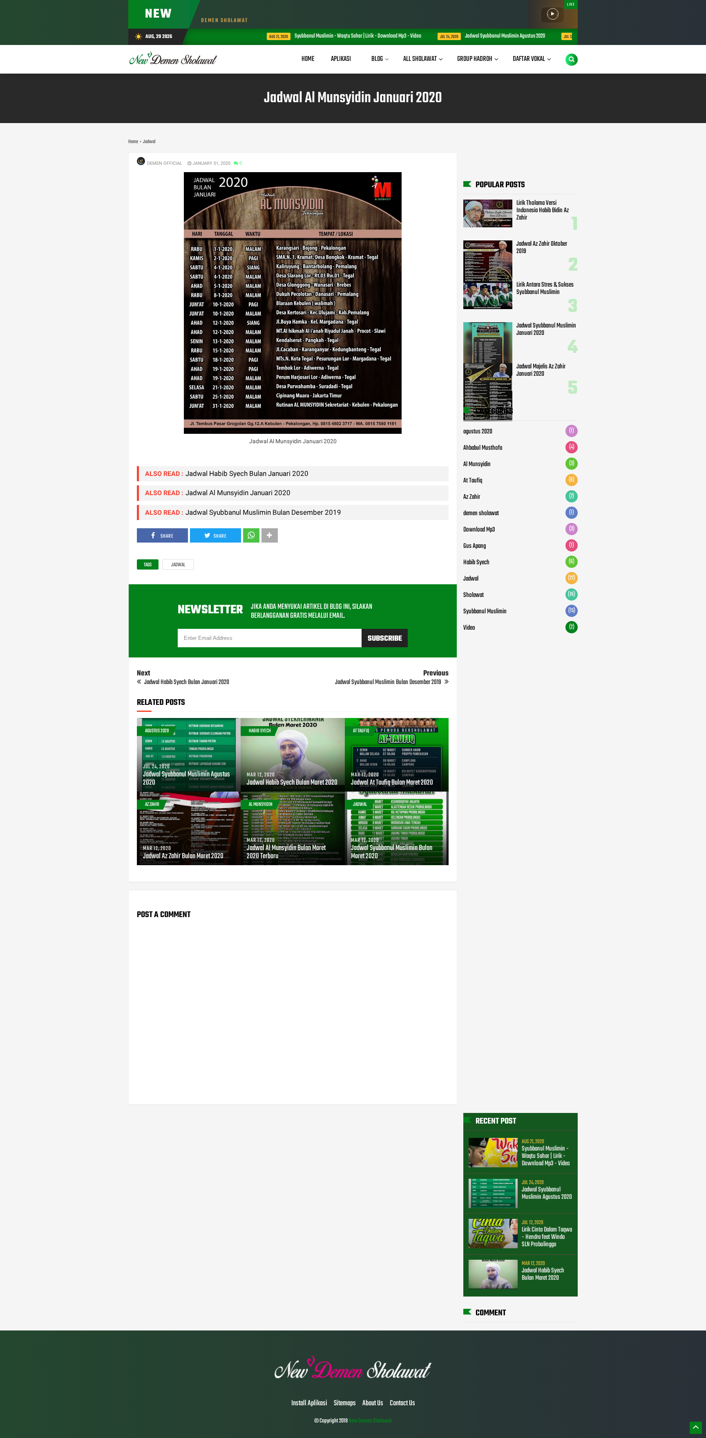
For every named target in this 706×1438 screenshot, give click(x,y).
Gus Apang (474, 546)
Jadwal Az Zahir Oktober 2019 (541, 248)
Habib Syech (260, 731)
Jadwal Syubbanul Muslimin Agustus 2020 (469, 36)
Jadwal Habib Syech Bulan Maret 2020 (292, 783)
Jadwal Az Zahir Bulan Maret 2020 (183, 856)
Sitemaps (345, 1403)
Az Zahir (152, 805)
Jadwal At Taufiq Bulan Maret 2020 (392, 783)
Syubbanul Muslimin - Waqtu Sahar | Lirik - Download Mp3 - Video (321, 36)
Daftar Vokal (529, 59)
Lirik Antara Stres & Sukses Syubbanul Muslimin (545, 289)
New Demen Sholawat (370, 1421)
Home (308, 59)
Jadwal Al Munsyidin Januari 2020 (237, 493)
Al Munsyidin (261, 805)
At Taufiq (361, 731)
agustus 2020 (157, 731)
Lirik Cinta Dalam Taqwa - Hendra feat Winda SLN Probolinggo (547, 1237)
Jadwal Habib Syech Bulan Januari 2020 (246, 473)
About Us (372, 1403)
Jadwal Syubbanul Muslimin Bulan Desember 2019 (263, 512)
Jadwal (178, 565)
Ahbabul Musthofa (482, 448)
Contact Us (402, 1403)
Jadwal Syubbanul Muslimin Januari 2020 (546, 330)
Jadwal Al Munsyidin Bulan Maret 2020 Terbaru (286, 852)
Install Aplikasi (309, 1403)
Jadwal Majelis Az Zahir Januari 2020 (540, 370)
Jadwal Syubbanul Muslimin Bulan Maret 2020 (391, 852)
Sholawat (473, 595)
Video (469, 628)
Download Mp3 (479, 530)
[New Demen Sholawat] (353, 1386)
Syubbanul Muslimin (485, 611)
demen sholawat (481, 513)
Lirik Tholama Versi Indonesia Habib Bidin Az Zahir (542, 210)
